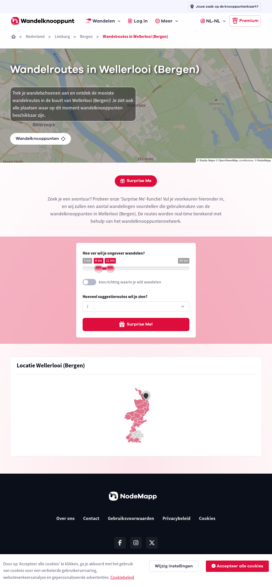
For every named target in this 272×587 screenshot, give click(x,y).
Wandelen (103, 21)
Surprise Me (139, 181)
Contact (91, 518)
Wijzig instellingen (174, 566)
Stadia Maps (207, 160)
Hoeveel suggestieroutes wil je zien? (115, 296)
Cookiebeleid (122, 577)
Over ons (65, 518)
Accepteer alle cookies (240, 566)
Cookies (207, 518)
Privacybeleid (176, 518)
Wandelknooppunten (37, 138)
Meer (167, 21)
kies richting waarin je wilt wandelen (130, 281)
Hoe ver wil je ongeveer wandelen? (114, 253)
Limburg (62, 36)
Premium (248, 21)
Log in (141, 21)
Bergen (86, 36)
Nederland (35, 36)
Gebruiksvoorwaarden (131, 518)
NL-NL (213, 21)
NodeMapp (264, 160)
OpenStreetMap (228, 160)
